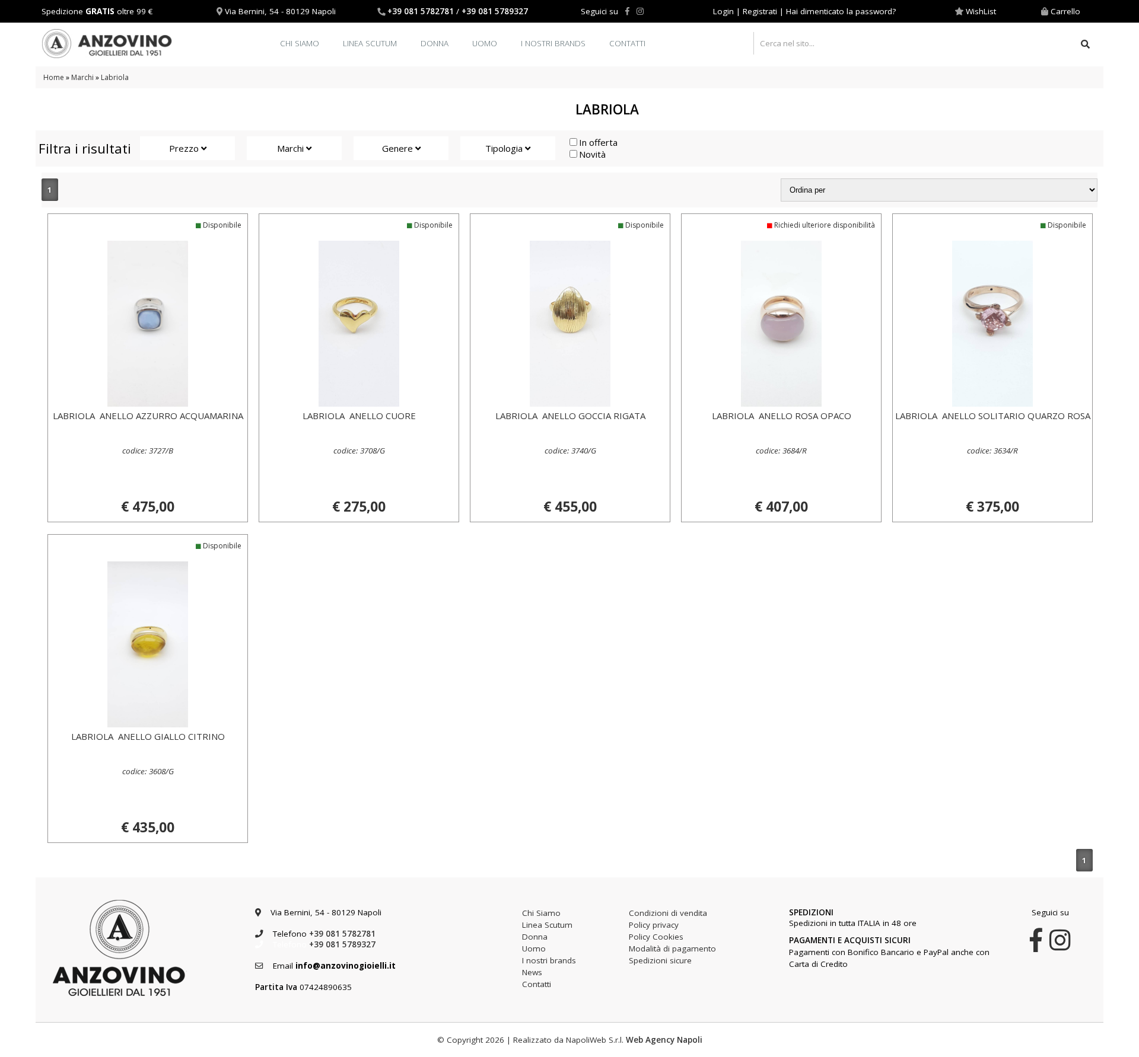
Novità (592, 154)
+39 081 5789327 (495, 11)
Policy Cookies (656, 936)
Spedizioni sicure (660, 960)
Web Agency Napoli (664, 1039)
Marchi (82, 77)
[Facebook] (627, 11)
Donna (434, 43)
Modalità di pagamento (672, 948)
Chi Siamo (299, 43)
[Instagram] (640, 11)
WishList (981, 11)
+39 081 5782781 (420, 11)
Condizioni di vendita (668, 913)
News (532, 972)
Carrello (1065, 11)
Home (53, 77)
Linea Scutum (370, 43)
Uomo (484, 43)
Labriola (115, 77)
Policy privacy (654, 924)
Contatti (627, 43)
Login (723, 11)
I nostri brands (553, 43)
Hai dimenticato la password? (841, 11)
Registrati (760, 11)
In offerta (598, 142)
